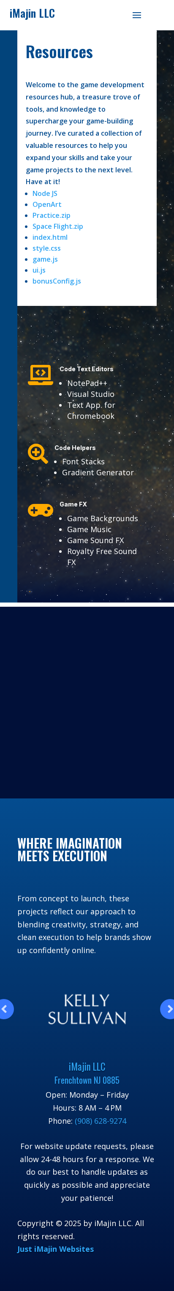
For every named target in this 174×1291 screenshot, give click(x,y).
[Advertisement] (87, 700)
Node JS (45, 193)
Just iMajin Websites (55, 1249)
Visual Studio (90, 394)
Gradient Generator (98, 472)
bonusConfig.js (57, 281)
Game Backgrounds (102, 518)
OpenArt (47, 204)
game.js (45, 259)
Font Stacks (83, 461)
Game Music (89, 529)
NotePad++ (87, 383)
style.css (47, 248)
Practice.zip (52, 215)
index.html (50, 237)
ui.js (39, 270)
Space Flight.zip (58, 226)
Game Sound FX (95, 540)
